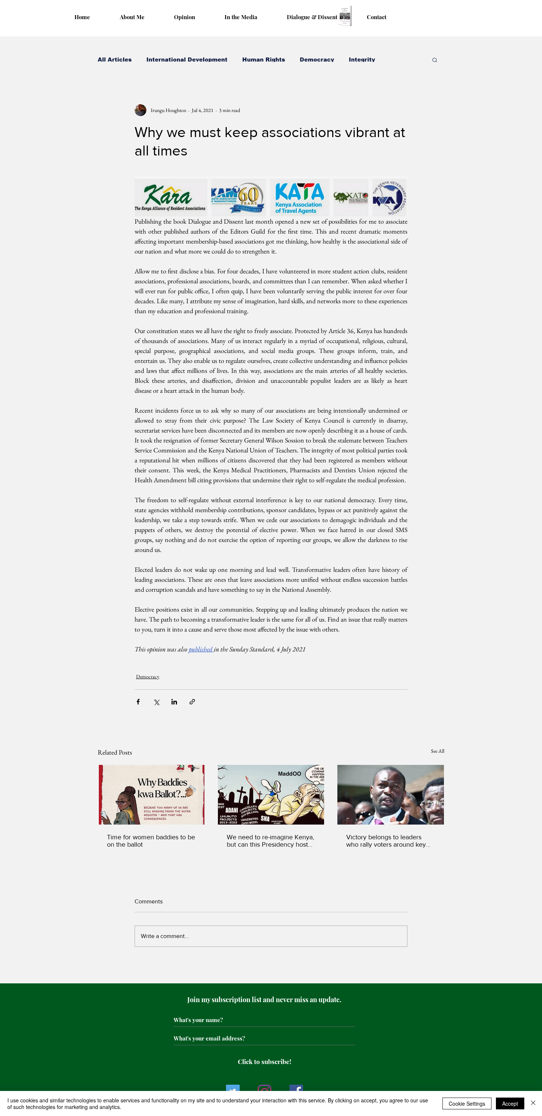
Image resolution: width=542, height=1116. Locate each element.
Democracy (317, 59)
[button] (434, 60)
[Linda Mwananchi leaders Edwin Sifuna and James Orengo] (390, 795)
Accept (510, 1103)
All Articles (115, 59)
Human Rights (263, 59)
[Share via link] (192, 701)
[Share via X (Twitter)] (156, 701)
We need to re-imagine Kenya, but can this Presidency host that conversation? (270, 840)
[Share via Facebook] (138, 701)
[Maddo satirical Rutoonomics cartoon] (271, 795)
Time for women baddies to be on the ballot (151, 840)
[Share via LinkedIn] (174, 701)
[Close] (533, 1103)
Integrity (362, 59)
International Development (186, 59)
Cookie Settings (467, 1103)
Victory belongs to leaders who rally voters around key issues (386, 840)
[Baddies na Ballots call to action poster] (151, 795)
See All (437, 751)
